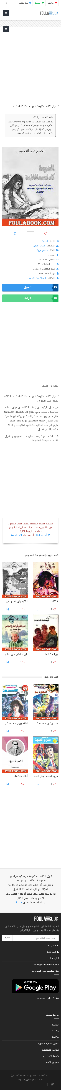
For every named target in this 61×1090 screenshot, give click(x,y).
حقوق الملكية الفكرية (48, 1043)
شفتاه (54, 602)
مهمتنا (51, 3)
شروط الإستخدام (51, 1056)
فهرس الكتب (52, 1062)
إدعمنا (53, 958)
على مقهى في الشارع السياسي (15, 655)
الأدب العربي (39, 246)
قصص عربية (42, 250)
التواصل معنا (16, 535)
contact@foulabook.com (44, 964)
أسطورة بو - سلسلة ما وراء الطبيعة (46, 724)
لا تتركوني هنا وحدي (17, 602)
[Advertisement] (30, 67)
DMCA (55, 1037)
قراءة (27, 298)
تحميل (27, 287)
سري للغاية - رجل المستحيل (46, 776)
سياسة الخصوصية (50, 1050)
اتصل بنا (52, 946)
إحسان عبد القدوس (37, 278)
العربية (45, 241)
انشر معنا (52, 952)
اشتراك (7, 938)
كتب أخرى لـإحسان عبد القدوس (41, 555)
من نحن (55, 1031)
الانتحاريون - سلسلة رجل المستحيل (15, 724)
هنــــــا (19, 902)
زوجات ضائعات (50, 655)
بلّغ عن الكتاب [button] (41, 535)
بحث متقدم (23, 3)
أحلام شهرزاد (21, 776)
